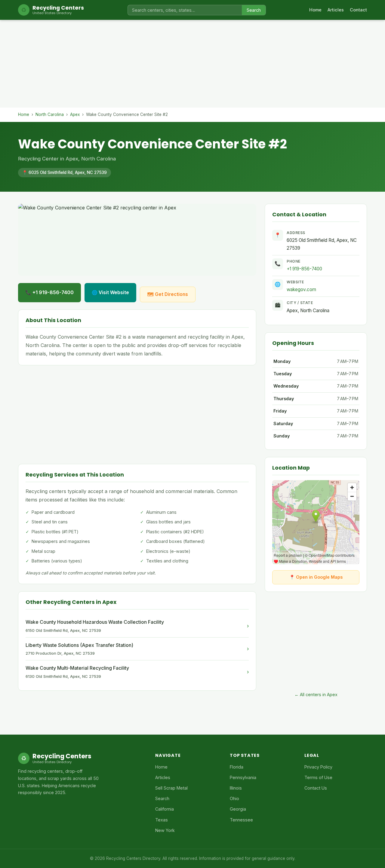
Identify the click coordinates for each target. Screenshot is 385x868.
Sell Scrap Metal (171, 787)
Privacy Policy (318, 766)
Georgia (238, 809)
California (164, 809)
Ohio (234, 798)
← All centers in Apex (315, 694)
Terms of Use (318, 777)
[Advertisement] (192, 65)
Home (315, 9)
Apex (75, 114)
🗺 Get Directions (167, 294)
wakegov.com (301, 289)
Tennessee (241, 819)
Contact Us (315, 787)
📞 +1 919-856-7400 (49, 292)
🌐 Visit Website (110, 292)
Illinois (236, 787)
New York (165, 830)
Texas (161, 819)
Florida (236, 766)
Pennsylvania (243, 777)
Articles (336, 9)
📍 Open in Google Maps (316, 577)
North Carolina (49, 114)
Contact (358, 9)
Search (254, 10)
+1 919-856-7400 (304, 269)
